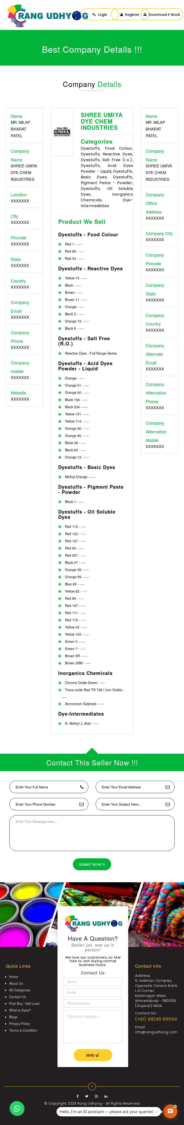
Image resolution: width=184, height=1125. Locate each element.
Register (131, 14)
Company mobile (20, 366)
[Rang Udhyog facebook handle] (78, 1096)
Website (18, 393)
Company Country (155, 319)
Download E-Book (164, 14)
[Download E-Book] (162, 9)
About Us (16, 983)
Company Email (20, 306)
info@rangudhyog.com (156, 1032)
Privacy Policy (19, 1023)
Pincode (18, 237)
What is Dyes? (20, 1010)
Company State (155, 289)
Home (13, 976)
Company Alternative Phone (156, 392)
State (16, 259)
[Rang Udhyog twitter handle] (87, 1096)
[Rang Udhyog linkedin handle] (106, 1096)
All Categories (19, 990)
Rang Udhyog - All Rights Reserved (108, 1103)
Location (19, 194)
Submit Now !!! (92, 864)
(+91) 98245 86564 (156, 1019)
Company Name (20, 155)
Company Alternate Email (155, 354)
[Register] (130, 9)
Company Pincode (155, 259)
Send (90, 1055)
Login (102, 14)
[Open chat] (170, 1111)
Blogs (13, 1016)
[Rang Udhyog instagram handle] (97, 1096)
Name (16, 116)
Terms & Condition (23, 1030)
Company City (159, 233)
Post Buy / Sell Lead (24, 1003)
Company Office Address (155, 203)
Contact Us (17, 996)
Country (18, 280)
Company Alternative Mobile (156, 431)
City (14, 216)
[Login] (100, 9)
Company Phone (20, 336)
